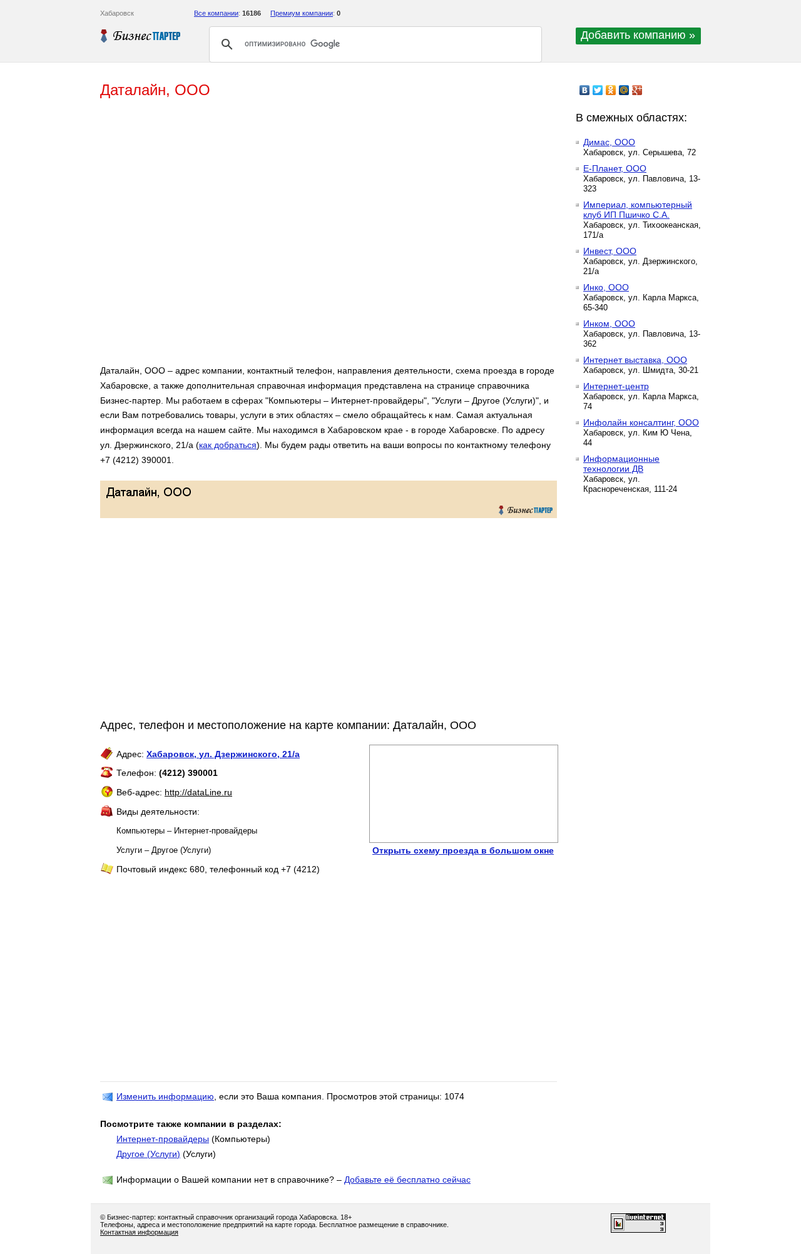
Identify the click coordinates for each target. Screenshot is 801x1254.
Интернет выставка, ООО (635, 360)
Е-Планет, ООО (614, 168)
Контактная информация (139, 1232)
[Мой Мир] (624, 90)
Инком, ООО (609, 324)
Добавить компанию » (638, 35)
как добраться (228, 445)
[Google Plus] (637, 90)
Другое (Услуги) (148, 1154)
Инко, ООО (606, 287)
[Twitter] (598, 90)
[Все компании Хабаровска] (140, 35)
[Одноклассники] (611, 90)
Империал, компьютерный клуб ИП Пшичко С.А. (637, 210)
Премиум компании (301, 13)
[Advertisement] (281, 236)
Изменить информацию (165, 1096)
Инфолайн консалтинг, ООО (641, 422)
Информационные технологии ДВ (621, 464)
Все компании (216, 13)
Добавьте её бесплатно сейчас (407, 1180)
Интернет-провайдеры (162, 1139)
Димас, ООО (609, 142)
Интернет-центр (616, 386)
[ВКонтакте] (584, 90)
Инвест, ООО (609, 251)
